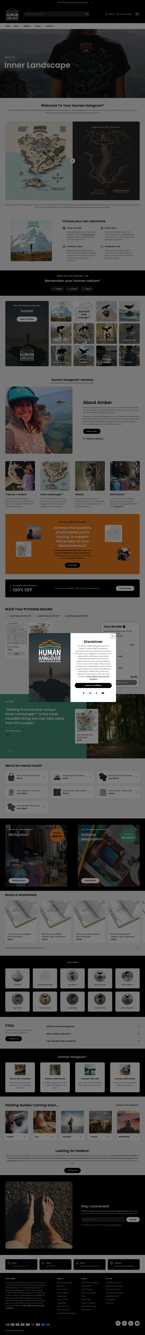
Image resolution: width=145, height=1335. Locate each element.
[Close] (113, 636)
